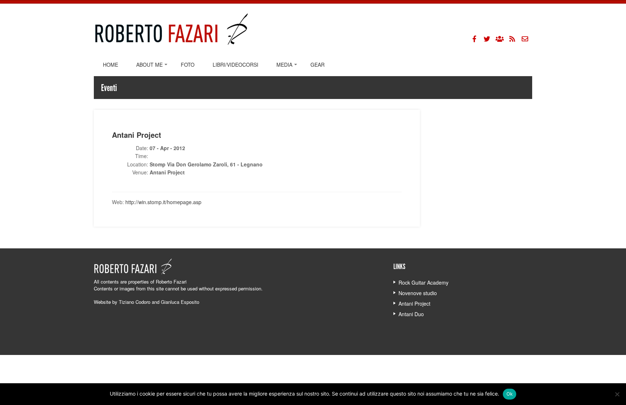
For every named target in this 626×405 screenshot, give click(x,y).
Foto (188, 64)
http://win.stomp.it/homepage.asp (163, 202)
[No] (617, 394)
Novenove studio (417, 293)
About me (149, 64)
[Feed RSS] (512, 38)
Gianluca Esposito (180, 301)
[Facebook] (474, 38)
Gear (317, 64)
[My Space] (499, 38)
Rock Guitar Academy (423, 282)
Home (110, 64)
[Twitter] (486, 38)
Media (284, 64)
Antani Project (414, 303)
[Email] (524, 38)
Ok (509, 394)
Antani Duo (411, 314)
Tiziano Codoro (134, 301)
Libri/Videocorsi (235, 64)
